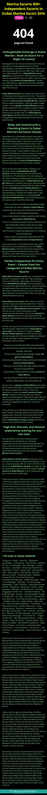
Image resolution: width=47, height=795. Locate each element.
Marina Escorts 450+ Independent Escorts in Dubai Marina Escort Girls (23, 9)
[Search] (26, 18)
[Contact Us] (31, 18)
